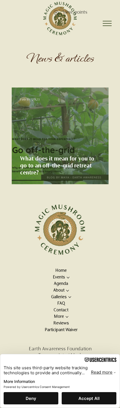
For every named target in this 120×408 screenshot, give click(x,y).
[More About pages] (67, 290)
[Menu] (107, 23)
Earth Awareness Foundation (60, 349)
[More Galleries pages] (69, 297)
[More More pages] (67, 316)
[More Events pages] (68, 277)
